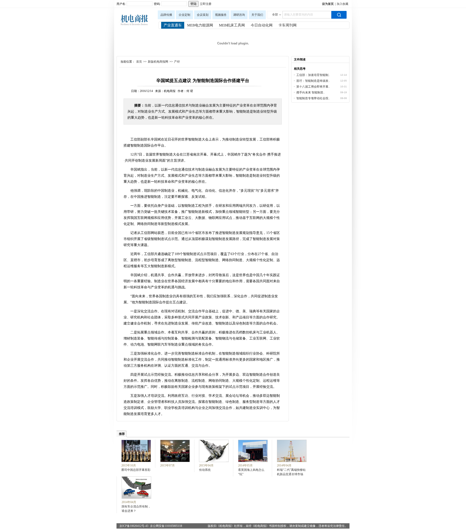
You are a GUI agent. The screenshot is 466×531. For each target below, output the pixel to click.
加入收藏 (342, 4)
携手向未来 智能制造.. (310, 92)
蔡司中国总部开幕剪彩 (135, 470)
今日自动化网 (262, 25)
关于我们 (257, 15)
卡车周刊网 (287, 25)
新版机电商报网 (158, 61)
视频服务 (221, 15)
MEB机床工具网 (232, 25)
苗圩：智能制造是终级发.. (313, 81)
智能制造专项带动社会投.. (313, 98)
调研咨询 (239, 15)
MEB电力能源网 (200, 25)
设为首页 (328, 4)
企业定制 (184, 15)
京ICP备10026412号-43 (133, 526)
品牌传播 (166, 15)
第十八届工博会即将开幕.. (313, 86)
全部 (275, 14)
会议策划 (202, 15)
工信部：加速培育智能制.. (313, 75)
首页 (139, 61)
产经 (177, 61)
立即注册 (205, 4)
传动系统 (205, 470)
